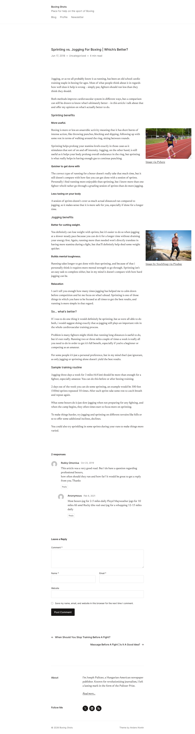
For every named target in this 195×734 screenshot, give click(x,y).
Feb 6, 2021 (89, 495)
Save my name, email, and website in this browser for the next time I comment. (94, 603)
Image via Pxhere (155, 162)
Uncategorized (77, 55)
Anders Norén (137, 727)
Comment (56, 547)
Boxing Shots (59, 6)
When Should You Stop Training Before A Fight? (82, 637)
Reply (64, 487)
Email (102, 573)
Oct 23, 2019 (87, 462)
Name (55, 573)
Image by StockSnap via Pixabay (164, 264)
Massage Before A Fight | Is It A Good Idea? (115, 644)
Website (55, 588)
